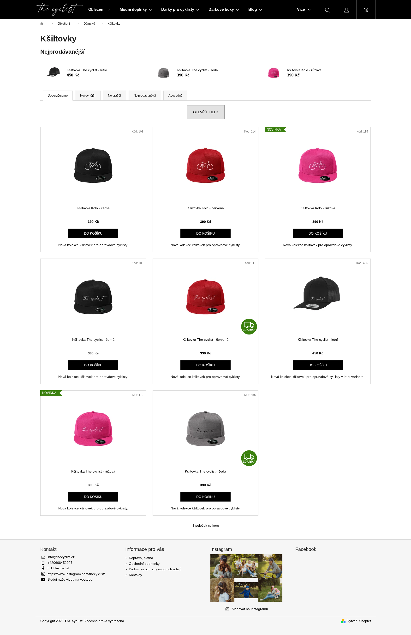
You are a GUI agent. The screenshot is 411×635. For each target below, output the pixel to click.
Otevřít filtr (205, 112)
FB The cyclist (58, 568)
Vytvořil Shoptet (359, 621)
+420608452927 (60, 563)
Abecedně (175, 95)
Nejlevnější (87, 95)
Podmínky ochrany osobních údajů (155, 569)
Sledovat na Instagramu (250, 609)
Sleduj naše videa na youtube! (70, 579)
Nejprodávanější (145, 95)
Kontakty (135, 575)
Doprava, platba (141, 558)
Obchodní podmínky (144, 564)
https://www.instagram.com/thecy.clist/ (76, 574)
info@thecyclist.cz (61, 557)
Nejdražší (114, 95)
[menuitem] (99, 9)
